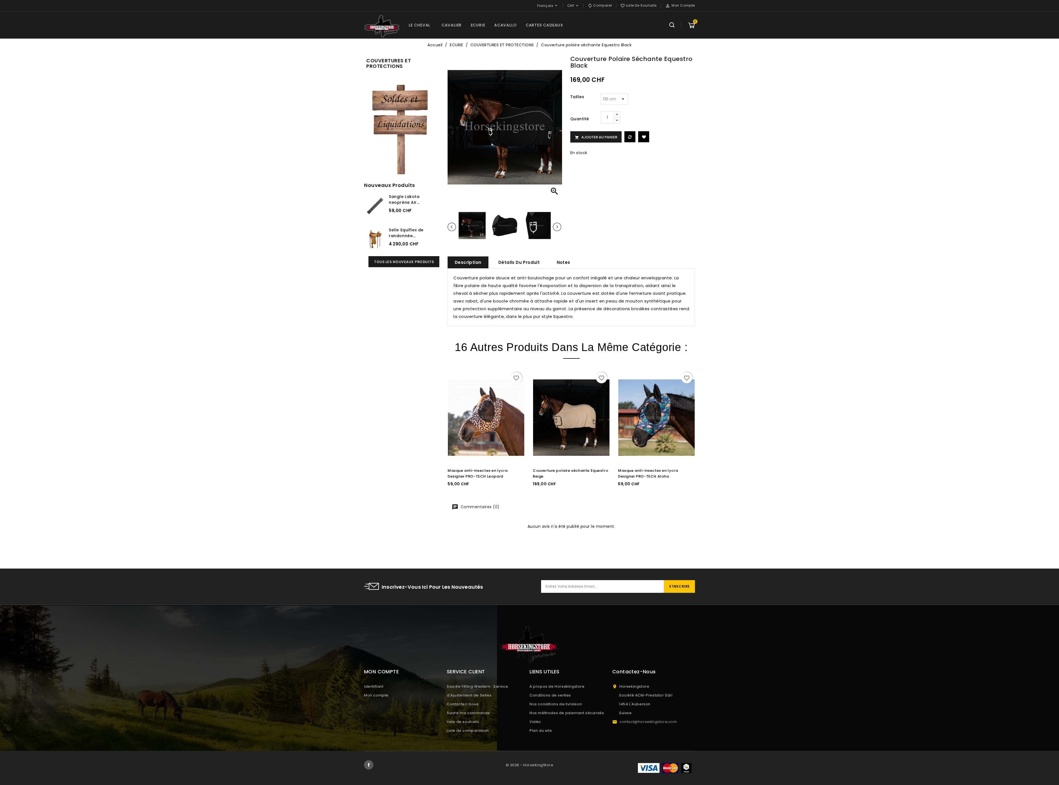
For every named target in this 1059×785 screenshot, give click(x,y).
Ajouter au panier (596, 137)
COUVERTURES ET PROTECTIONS (388, 63)
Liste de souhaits (463, 721)
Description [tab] (468, 262)
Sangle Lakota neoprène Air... (404, 199)
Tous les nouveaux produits (404, 261)
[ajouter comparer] (629, 136)
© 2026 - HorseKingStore (529, 765)
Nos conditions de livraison (556, 704)
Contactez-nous (462, 704)
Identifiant (374, 686)
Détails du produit (519, 262)
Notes (563, 262)
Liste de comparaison (468, 730)
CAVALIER (452, 25)
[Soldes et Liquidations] (401, 127)
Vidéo (535, 721)
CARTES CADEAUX (544, 25)
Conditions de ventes (550, 695)
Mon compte (376, 695)
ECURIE (478, 25)
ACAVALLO (505, 25)
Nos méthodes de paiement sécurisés (567, 713)
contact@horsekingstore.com (648, 721)
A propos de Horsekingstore (557, 686)
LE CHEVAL (419, 25)
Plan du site (541, 730)
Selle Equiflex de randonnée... (406, 233)
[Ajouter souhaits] (643, 136)
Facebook (368, 765)
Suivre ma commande (468, 713)
